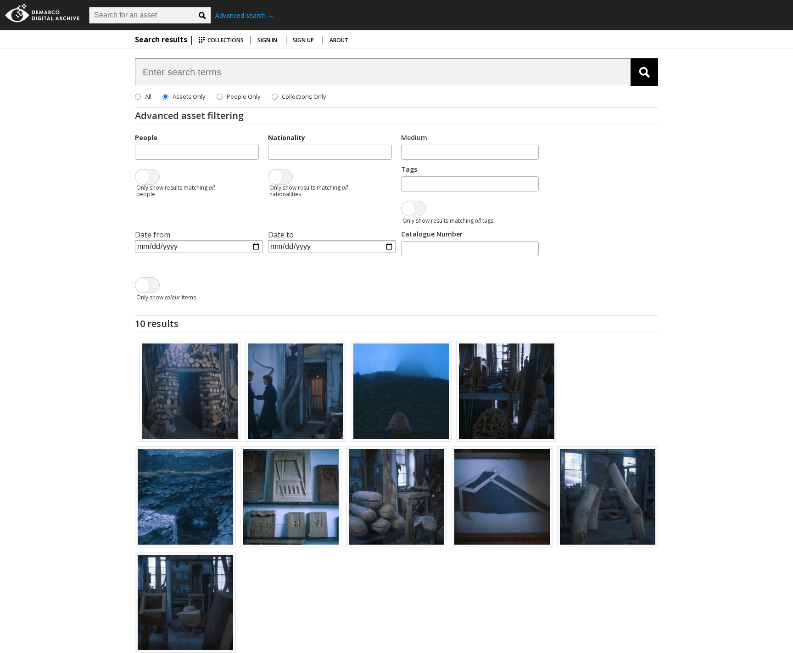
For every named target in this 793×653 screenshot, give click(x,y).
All (148, 96)
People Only (244, 96)
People (146, 137)
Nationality (286, 137)
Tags (409, 169)
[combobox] (197, 152)
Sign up (303, 40)
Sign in (267, 40)
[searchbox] (140, 151)
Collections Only (304, 96)
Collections (225, 40)
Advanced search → (244, 15)
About (338, 40)
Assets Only (189, 96)
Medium (414, 137)
